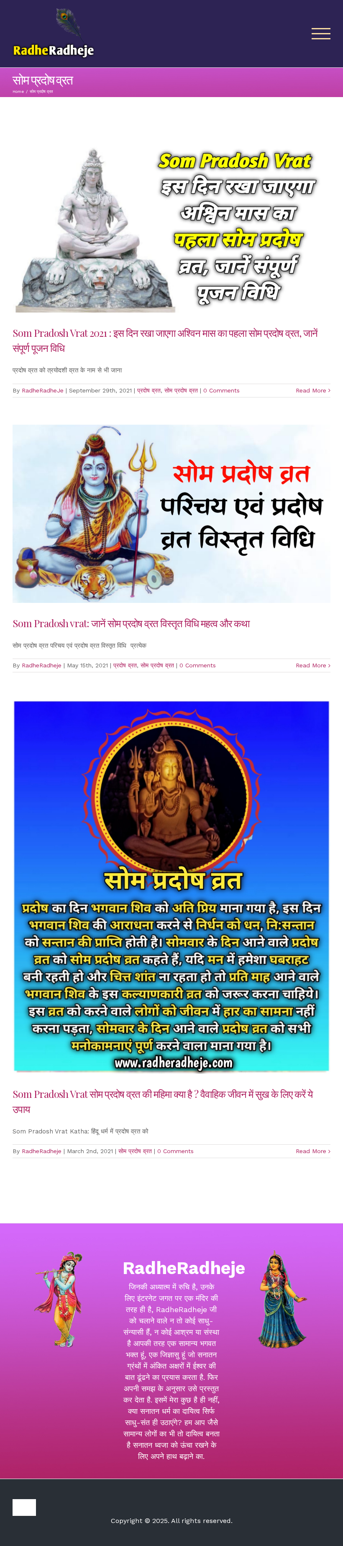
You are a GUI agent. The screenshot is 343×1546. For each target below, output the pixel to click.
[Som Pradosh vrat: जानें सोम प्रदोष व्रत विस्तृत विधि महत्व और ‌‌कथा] (171, 514)
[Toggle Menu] (321, 33)
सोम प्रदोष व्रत (181, 390)
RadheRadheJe (43, 390)
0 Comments (221, 390)
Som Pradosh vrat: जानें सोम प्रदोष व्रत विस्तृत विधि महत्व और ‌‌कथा (131, 623)
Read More (311, 390)
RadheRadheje (41, 665)
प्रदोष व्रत (149, 390)
